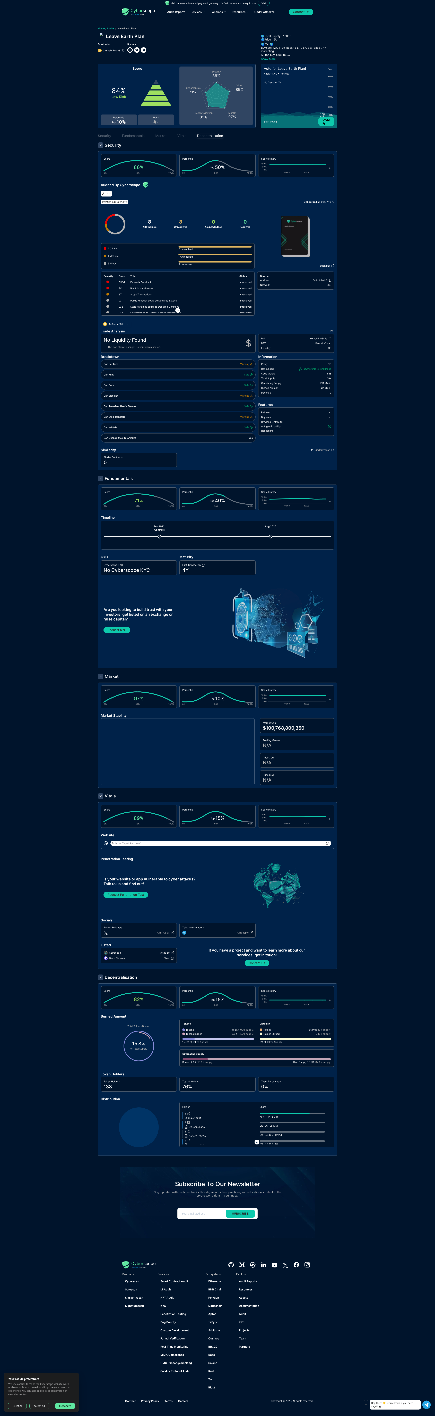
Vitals (181, 136)
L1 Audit (165, 1289)
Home (101, 28)
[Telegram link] (143, 50)
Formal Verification (172, 1338)
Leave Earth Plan (126, 28)
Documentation (249, 1305)
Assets (243, 1297)
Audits (111, 28)
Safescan (131, 1289)
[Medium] (242, 1265)
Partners (244, 1346)
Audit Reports (176, 12)
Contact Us (301, 12)
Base (211, 1354)
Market (161, 136)
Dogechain (215, 1305)
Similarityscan (134, 1297)
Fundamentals (133, 136)
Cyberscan (132, 1281)
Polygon (213, 1297)
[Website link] (130, 50)
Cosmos (213, 1338)
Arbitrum (214, 1330)
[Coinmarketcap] (252, 1265)
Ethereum (214, 1281)
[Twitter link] (137, 50)
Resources (246, 1289)
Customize (65, 1405)
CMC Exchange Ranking (176, 1363)
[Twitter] (285, 1265)
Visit (264, 3)
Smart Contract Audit (174, 1281)
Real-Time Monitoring (174, 1346)
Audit (242, 1314)
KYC (163, 1305)
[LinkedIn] (263, 1265)
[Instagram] (307, 1265)
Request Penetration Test (126, 894)
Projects (244, 1330)
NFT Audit (167, 1297)
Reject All (17, 1405)
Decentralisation (210, 136)
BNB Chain (215, 1289)
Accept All (39, 1405)
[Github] (231, 1265)
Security (104, 136)
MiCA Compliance (172, 1354)
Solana (212, 1363)
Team (242, 1338)
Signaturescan (134, 1305)
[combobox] (116, 324)
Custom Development (174, 1330)
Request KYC (117, 630)
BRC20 (213, 1346)
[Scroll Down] (177, 310)
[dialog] (41, 1392)
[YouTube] (274, 1265)
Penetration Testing (173, 1314)
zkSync (213, 1322)
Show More (268, 59)
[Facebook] (296, 1265)
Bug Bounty (168, 1322)
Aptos (212, 1314)
